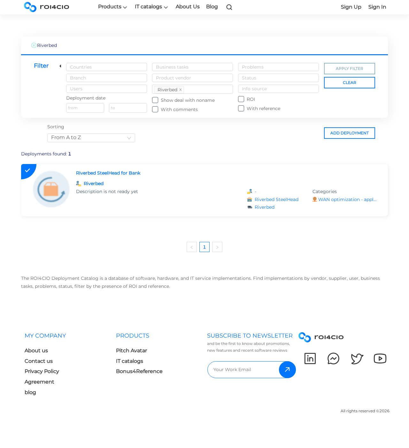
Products (109, 7)
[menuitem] (65, 365)
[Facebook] (333, 358)
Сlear (349, 82)
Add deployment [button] (349, 133)
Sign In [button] (377, 7)
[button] (348, 200)
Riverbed (94, 183)
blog (30, 392)
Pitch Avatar (131, 350)
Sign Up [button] (351, 7)
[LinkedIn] (310, 358)
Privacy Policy (42, 371)
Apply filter (349, 68)
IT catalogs (148, 7)
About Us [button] (188, 7)
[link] (229, 7)
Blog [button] (212, 7)
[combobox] (106, 67)
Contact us (39, 361)
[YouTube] (380, 358)
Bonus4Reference (139, 371)
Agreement (39, 382)
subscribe (287, 369)
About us (36, 350)
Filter (41, 65)
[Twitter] (356, 358)
